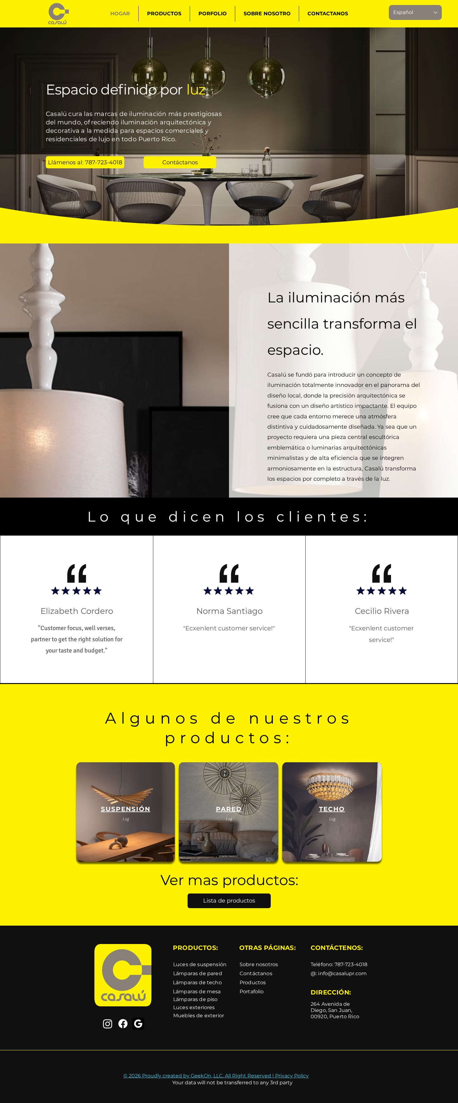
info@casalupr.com (342, 973)
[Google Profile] (138, 1024)
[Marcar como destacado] (55, 590)
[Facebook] (123, 1024)
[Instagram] (108, 1024)
